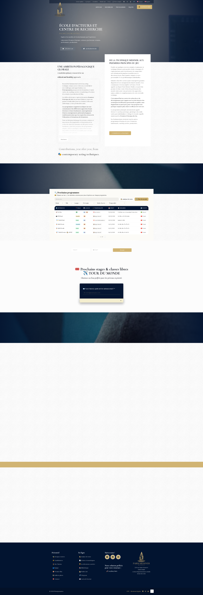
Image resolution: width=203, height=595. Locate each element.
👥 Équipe (56, 568)
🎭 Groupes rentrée (59, 556)
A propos (87, 1)
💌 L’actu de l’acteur (85, 579)
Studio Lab (103, 1)
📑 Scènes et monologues (87, 560)
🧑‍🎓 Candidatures (58, 560)
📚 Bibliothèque (83, 568)
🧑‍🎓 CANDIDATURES (145, 7)
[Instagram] (113, 557)
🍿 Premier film (57, 571)
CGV (128, 591)
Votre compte (117, 1)
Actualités (95, 1)
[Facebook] (107, 557)
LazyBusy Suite (112, 571)
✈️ (134, 1)
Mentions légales (136, 591)
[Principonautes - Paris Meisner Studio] (60, 11)
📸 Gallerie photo (58, 575)
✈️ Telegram (83, 575)
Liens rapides (79, 1)
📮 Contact (56, 579)
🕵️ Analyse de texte (85, 556)
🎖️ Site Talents (57, 564)
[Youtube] (118, 557)
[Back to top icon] (152, 591)
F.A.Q (109, 1)
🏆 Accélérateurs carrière (87, 564)
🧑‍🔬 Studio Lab (83, 571)
